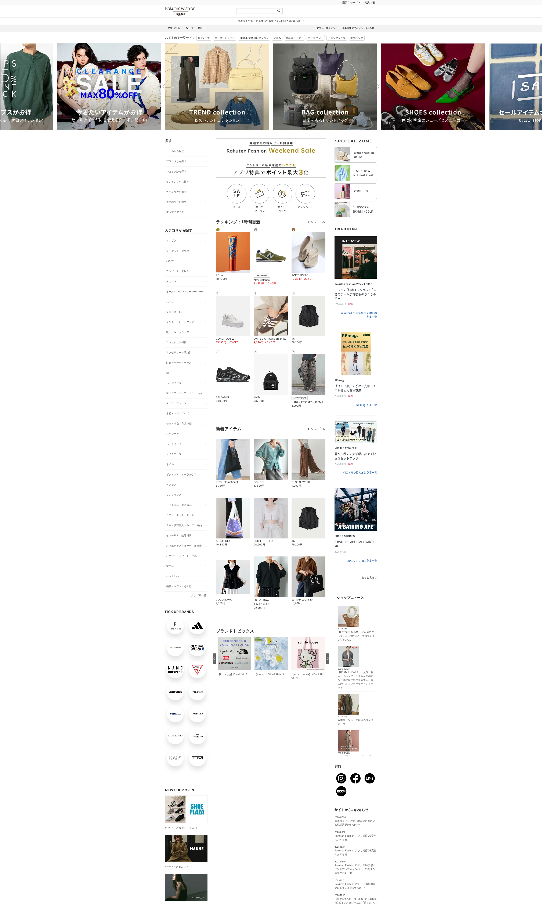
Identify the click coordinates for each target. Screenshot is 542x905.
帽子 (168, 372)
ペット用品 (172, 576)
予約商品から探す (176, 201)
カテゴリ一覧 (198, 595)
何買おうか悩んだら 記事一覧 (360, 473)
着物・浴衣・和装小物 (179, 423)
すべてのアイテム (176, 212)
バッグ (170, 301)
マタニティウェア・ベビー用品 (184, 393)
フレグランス (173, 494)
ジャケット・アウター (179, 250)
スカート (171, 281)
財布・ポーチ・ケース (179, 362)
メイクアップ (173, 454)
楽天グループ (350, 2)
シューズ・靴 (173, 311)
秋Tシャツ (204, 37)
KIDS (202, 28)
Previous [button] (165, 87)
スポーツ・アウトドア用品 (181, 555)
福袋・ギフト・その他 (179, 586)
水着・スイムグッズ (177, 413)
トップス (171, 240)
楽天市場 (370, 2)
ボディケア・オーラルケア (181, 474)
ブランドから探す (176, 161)
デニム (277, 37)
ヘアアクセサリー (176, 383)
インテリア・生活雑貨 (179, 535)
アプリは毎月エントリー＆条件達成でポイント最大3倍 (345, 28)
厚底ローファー (294, 37)
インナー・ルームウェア (180, 322)
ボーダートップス (224, 37)
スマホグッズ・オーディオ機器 (184, 545)
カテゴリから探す (176, 191)
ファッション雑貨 (176, 342)
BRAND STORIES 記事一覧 (362, 561)
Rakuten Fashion (198, 11)
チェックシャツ (337, 37)
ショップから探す (176, 171)
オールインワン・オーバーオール (185, 291)
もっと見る (368, 578)
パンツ (170, 261)
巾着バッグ (356, 37)
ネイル (170, 464)
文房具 (170, 565)
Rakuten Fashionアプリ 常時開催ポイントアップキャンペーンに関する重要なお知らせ (355, 869)
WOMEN (174, 28)
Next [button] (377, 87)
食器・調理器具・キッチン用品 (184, 525)
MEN (189, 28)
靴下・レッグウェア (177, 332)
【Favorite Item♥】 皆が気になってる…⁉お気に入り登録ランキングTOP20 (356, 635)
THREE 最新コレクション (254, 37)
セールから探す (175, 151)
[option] (109, 86)
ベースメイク (173, 444)
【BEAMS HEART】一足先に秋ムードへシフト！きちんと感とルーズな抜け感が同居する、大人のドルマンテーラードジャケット (355, 680)
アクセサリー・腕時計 (179, 352)
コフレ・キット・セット (180, 515)
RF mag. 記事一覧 (366, 405)
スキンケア (172, 433)
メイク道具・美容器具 (179, 504)
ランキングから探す (177, 181)
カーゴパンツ (315, 37)
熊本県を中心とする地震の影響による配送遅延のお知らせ (271, 20)
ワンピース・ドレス (177, 271)
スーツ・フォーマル (177, 403)
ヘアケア (171, 484)
